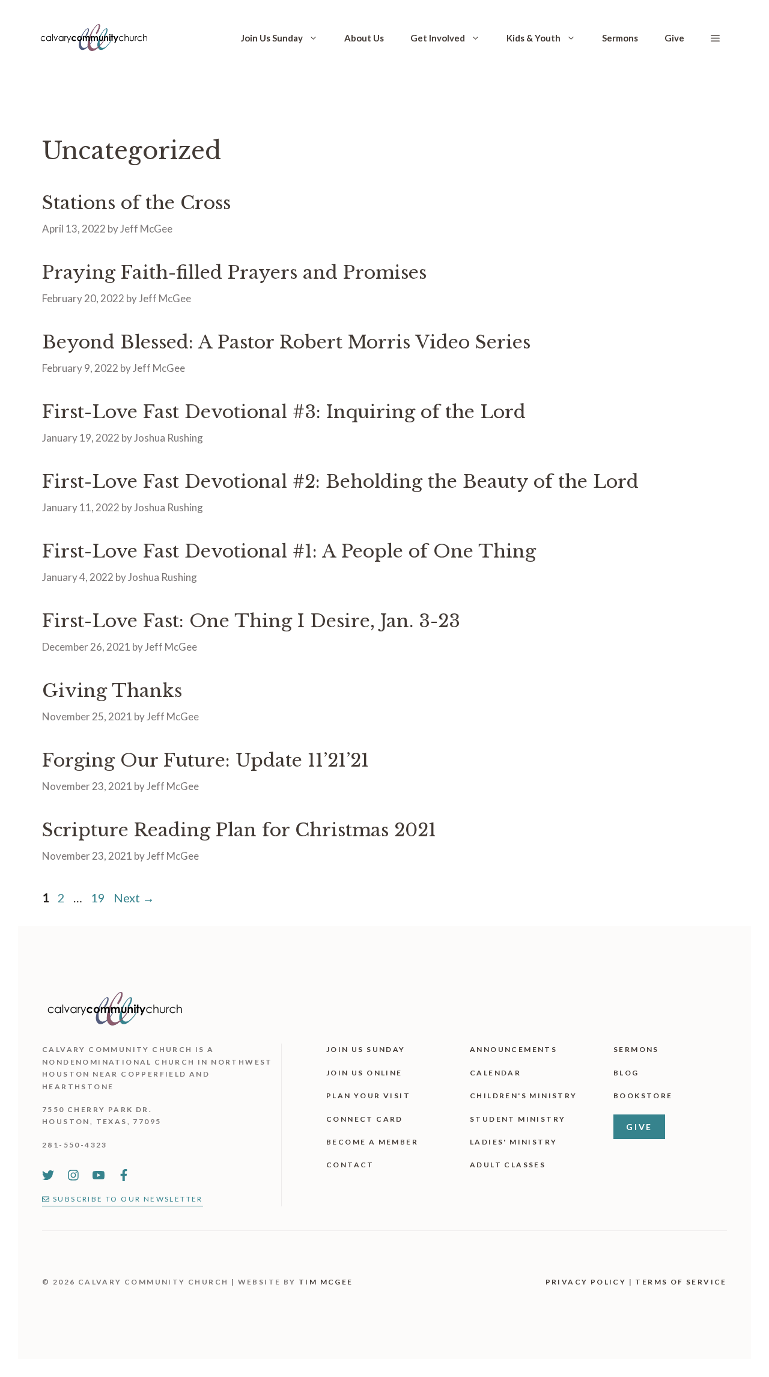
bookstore (643, 1095)
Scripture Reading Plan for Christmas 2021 (239, 830)
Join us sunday (366, 1049)
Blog (626, 1072)
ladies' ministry (513, 1141)
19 (99, 897)
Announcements (513, 1049)
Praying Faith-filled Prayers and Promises (234, 272)
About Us (364, 37)
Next (134, 897)
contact (350, 1164)
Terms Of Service (680, 1281)
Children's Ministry (523, 1095)
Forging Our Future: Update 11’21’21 (205, 760)
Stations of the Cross (136, 203)
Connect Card (364, 1118)
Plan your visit (368, 1095)
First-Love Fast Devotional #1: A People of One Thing (289, 551)
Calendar (495, 1072)
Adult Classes (508, 1164)
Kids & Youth (533, 37)
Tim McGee (326, 1281)
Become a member (372, 1141)
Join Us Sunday (272, 37)
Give (674, 37)
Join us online (364, 1072)
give (639, 1127)
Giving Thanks (112, 690)
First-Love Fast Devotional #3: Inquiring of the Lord (284, 412)
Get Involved (437, 37)
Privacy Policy (586, 1281)
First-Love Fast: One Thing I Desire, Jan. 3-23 (251, 621)
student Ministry (517, 1118)
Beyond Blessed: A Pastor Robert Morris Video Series (286, 342)
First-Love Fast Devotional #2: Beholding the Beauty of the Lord (340, 481)
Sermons (620, 37)
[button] (715, 37)
